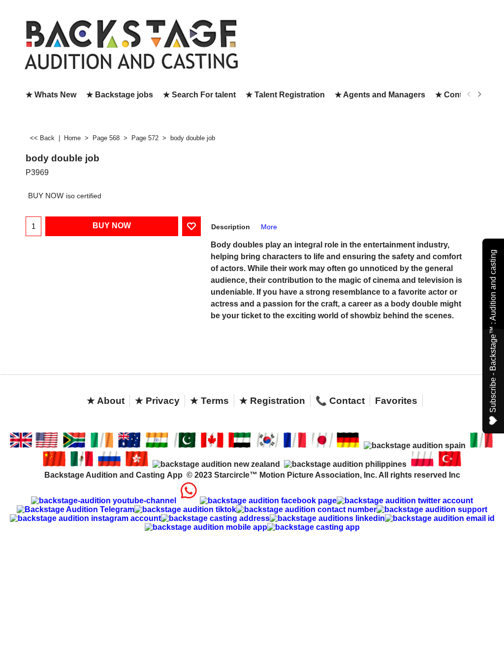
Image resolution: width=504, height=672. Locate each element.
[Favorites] (191, 226)
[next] (478, 94)
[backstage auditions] (131, 43)
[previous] (469, 94)
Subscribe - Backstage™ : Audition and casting (493, 331)
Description (230, 227)
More (269, 227)
